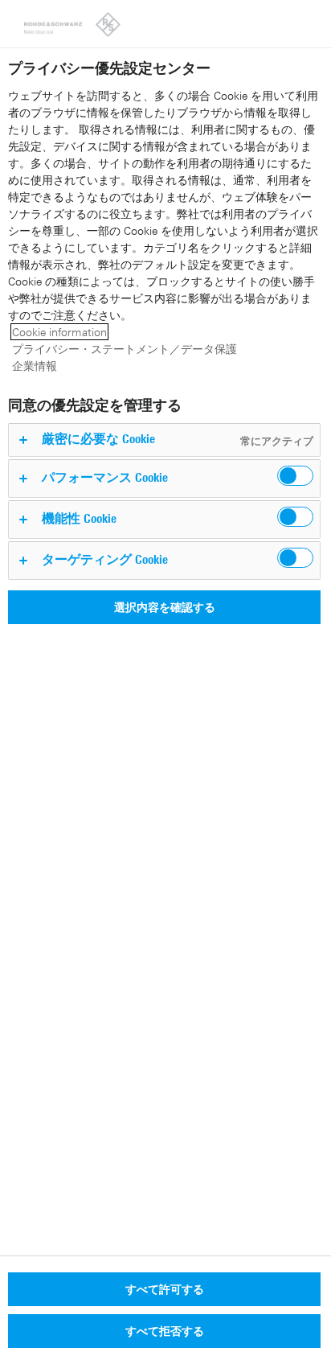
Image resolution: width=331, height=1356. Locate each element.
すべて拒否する (164, 1331)
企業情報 (34, 365)
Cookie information (59, 332)
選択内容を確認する (164, 607)
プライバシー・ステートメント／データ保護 (124, 348)
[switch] (295, 476)
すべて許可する (164, 1289)
